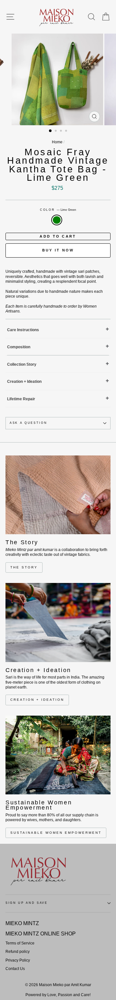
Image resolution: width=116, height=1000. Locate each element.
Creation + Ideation (24, 381)
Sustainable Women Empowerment (56, 832)
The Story (24, 567)
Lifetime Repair (21, 399)
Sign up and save (26, 902)
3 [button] (61, 131)
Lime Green (57, 220)
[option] (58, 79)
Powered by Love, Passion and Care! (58, 995)
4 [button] (66, 131)
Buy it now (58, 250)
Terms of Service (19, 943)
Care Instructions (23, 330)
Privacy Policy (17, 960)
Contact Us (15, 968)
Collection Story (21, 364)
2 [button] (56, 131)
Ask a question (28, 422)
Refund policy (17, 951)
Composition (18, 347)
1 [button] (50, 131)
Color (58, 209)
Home (57, 142)
